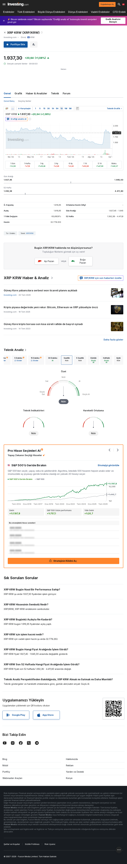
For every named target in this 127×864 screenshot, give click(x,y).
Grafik (18, 93)
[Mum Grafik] (7, 108)
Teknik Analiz (14, 350)
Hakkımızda (72, 759)
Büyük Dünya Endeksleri (51, 12)
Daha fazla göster (113, 339)
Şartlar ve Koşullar (12, 844)
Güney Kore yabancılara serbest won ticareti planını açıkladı (40, 290)
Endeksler (8, 12)
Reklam (69, 765)
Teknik (55, 93)
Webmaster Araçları (12, 778)
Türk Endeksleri (26, 12)
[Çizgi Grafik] (12, 108)
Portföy (6, 771)
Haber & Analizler (36, 93)
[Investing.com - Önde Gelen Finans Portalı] (18, 4)
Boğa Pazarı (83, 261)
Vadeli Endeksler (100, 12)
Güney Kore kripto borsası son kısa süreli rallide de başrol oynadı (43, 324)
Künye (69, 778)
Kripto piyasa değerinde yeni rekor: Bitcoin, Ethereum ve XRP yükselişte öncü (51, 307)
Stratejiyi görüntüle (108, 465)
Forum (66, 93)
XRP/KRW (29, 233)
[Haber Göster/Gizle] (77, 108)
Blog (4, 759)
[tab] (19, 360)
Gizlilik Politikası (32, 844)
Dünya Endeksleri (78, 12)
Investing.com (10, 295)
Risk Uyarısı (50, 844)
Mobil (5, 765)
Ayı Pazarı (49, 261)
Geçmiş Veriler (24, 101)
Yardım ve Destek (75, 771)
